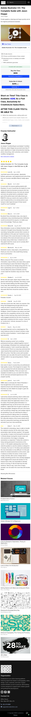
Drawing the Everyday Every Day (10, 610)
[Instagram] (8, 692)
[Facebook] (5, 692)
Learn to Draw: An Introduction (9, 565)
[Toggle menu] (28, 2)
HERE (12, 98)
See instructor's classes (7, 156)
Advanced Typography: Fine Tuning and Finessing (15, 633)
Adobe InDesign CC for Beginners (10, 521)
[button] (27, 713)
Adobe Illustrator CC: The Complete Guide (14, 48)
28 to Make (4, 655)
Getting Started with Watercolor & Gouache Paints (15, 588)
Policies (15, 715)
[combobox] (16, 2)
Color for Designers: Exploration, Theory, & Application (13, 542)
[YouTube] (2, 692)
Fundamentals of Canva (7, 499)
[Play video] (15, 33)
